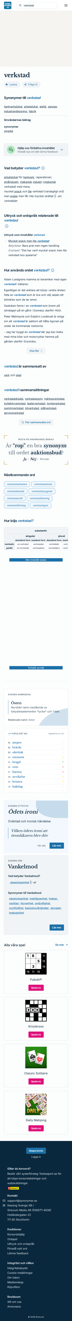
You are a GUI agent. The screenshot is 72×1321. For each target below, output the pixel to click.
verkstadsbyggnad (41, 491)
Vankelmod (23, 866)
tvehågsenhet (38, 898)
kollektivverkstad (14, 403)
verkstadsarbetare (17, 484)
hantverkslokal (13, 106)
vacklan (14, 903)
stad (18, 375)
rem (15, 767)
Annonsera (14, 1306)
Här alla (41, 845)
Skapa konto (36, 1150)
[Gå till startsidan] (7, 5)
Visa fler (34, 350)
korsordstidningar (30, 1178)
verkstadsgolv (34, 398)
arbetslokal (31, 106)
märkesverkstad (54, 398)
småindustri (11, 182)
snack (17, 191)
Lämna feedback (17, 1253)
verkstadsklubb (13, 398)
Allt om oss (14, 1301)
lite (29, 191)
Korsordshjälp (16, 1234)
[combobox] (39, 5)
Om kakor (13, 1277)
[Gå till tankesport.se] (36, 1188)
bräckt (16, 747)
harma (17, 771)
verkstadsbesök (15, 491)
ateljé (43, 106)
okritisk (17, 752)
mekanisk (26, 182)
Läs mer (56, 845)
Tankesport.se (48, 1173)
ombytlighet (42, 903)
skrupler (55, 908)
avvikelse (18, 776)
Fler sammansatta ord (38, 422)
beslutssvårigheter (37, 908)
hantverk (28, 177)
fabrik (32, 111)
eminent (18, 757)
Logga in (36, 1156)
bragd (16, 762)
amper (17, 742)
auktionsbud (46, 453)
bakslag (17, 786)
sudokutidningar (17, 1183)
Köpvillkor (13, 1287)
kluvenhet (27, 903)
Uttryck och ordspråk (20, 1243)
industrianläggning (15, 111)
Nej (33, 459)
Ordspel (12, 1239)
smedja (8, 131)
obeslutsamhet (19, 882)
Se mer (59, 944)
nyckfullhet (16, 908)
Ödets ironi (23, 812)
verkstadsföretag (16, 505)
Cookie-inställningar (20, 1272)
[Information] (43, 168)
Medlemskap (15, 1282)
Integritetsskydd (17, 1268)
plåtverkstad (48, 408)
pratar (14, 196)
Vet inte (44, 459)
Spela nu (36, 987)
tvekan (53, 898)
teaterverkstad (36, 403)
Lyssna (13, 84)
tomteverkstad (56, 403)
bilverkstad (32, 408)
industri (37, 182)
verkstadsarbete (43, 484)
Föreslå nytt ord (17, 1248)
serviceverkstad (14, 413)
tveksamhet (16, 912)
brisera (17, 781)
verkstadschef (15, 498)
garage (52, 106)
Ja (24, 459)
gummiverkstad (13, 408)
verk (7, 375)
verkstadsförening (40, 498)
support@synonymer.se (22, 1200)
